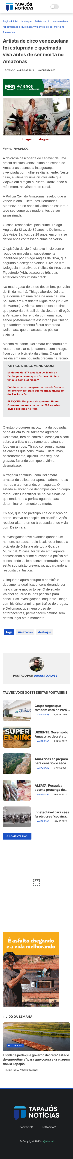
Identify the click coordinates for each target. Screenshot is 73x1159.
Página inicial (10, 21)
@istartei (48, 1141)
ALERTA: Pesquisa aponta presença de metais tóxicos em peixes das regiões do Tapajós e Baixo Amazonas (51, 788)
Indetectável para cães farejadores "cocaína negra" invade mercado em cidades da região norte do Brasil (52, 814)
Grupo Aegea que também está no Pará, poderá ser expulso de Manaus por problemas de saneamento (52, 708)
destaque (26, 21)
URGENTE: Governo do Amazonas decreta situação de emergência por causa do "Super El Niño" (51, 734)
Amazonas (25, 632)
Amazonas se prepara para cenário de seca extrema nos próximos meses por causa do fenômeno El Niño (52, 761)
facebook (26, 1127)
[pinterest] (28, 644)
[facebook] (6, 644)
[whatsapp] (21, 644)
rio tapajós (15, 1045)
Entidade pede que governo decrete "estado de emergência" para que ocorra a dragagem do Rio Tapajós (35, 391)
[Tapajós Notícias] (19, 10)
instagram (49, 1127)
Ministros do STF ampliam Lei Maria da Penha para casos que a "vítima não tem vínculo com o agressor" (33, 376)
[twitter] (13, 644)
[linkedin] (36, 644)
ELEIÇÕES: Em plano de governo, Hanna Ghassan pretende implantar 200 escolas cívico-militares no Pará (33, 405)
